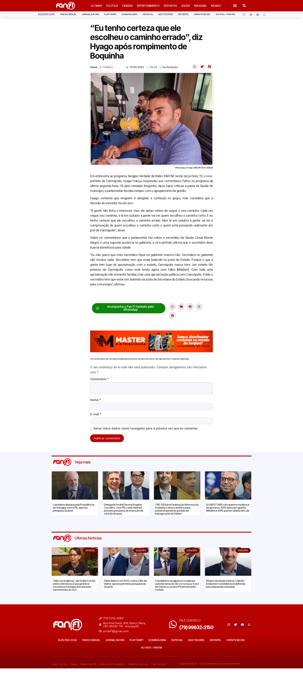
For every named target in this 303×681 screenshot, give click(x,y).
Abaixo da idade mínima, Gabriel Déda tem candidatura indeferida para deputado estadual (225, 583)
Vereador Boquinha (129, 295)
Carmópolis (98, 295)
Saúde (185, 5)
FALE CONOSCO (190, 620)
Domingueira (129, 14)
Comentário (99, 379)
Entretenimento (148, 5)
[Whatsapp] (264, 15)
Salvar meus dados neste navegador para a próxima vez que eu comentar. (145, 428)
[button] (235, 6)
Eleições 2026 (46, 14)
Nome (95, 400)
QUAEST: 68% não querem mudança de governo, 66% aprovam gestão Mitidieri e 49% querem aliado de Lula (227, 507)
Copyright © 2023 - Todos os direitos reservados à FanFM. (209, 663)
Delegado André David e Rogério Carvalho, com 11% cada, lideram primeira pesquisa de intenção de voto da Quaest (123, 509)
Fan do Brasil (68, 14)
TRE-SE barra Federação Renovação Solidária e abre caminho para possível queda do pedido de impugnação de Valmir (177, 509)
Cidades (127, 5)
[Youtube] (258, 15)
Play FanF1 (110, 14)
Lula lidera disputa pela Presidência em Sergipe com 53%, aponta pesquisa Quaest (73, 507)
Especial (148, 14)
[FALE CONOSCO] (173, 624)
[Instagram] (244, 15)
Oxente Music (202, 14)
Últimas (96, 5)
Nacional (200, 5)
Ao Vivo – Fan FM (225, 14)
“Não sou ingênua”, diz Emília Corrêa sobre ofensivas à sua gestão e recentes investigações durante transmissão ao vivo (74, 585)
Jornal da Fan (90, 14)
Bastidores (166, 14)
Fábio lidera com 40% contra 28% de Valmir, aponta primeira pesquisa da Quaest (125, 583)
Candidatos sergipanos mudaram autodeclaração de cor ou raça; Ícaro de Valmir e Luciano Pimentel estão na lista (177, 585)
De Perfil (183, 14)
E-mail (96, 414)
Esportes (170, 5)
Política (112, 5)
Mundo (216, 5)
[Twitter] (251, 15)
